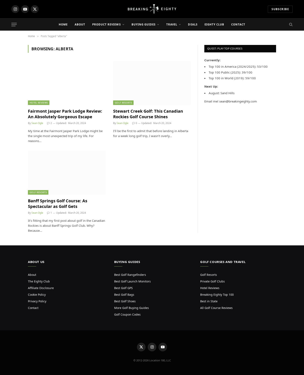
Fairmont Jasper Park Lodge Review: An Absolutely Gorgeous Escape (65, 113)
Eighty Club (214, 24)
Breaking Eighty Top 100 (217, 295)
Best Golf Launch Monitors (132, 281)
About (80, 24)
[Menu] (14, 24)
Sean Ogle (37, 123)
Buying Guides (144, 24)
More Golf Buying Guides (131, 308)
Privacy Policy (37, 301)
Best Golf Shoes (125, 301)
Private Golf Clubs (212, 281)
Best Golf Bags (124, 295)
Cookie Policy (37, 295)
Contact (238, 24)
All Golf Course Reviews (216, 308)
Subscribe (280, 9)
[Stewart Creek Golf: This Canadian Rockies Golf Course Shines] (152, 83)
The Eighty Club (39, 281)
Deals (192, 24)
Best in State (209, 301)
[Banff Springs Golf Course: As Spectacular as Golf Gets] (67, 173)
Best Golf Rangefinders (130, 275)
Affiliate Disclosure (41, 288)
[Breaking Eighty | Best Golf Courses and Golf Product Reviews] (152, 9)
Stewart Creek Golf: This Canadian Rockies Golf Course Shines (148, 113)
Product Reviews (106, 24)
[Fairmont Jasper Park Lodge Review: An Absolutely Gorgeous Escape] (67, 83)
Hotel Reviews (39, 102)
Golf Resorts (123, 102)
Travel (171, 24)
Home (63, 24)
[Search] (290, 24)
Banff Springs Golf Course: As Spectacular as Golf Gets (57, 203)
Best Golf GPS (123, 288)
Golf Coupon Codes (127, 314)
